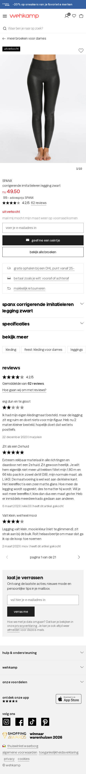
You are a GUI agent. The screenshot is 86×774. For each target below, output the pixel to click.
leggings (77, 350)
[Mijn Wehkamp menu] (68, 16)
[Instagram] (6, 722)
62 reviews (38, 203)
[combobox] (43, 28)
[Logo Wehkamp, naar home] (23, 16)
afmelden (13, 630)
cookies (23, 759)
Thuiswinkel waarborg (22, 746)
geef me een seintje (46, 240)
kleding (11, 350)
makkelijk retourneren (29, 288)
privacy (9, 759)
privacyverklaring (26, 626)
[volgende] (79, 557)
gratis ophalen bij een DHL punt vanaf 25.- (44, 268)
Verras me (21, 612)
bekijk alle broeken (43, 252)
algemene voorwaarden (19, 752)
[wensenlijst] (75, 16)
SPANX (7, 181)
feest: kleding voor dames (43, 350)
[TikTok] (32, 722)
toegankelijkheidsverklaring (58, 752)
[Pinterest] (45, 722)
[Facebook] (19, 722)
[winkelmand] (81, 16)
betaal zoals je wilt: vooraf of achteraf (41, 278)
